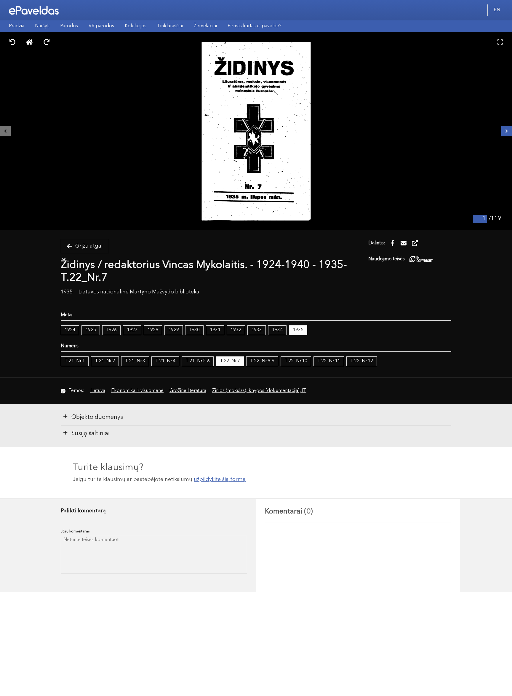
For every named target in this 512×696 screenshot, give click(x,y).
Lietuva (97, 390)
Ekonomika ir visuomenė (137, 390)
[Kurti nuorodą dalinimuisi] (415, 243)
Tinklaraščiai (170, 26)
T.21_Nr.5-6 (197, 361)
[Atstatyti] (29, 43)
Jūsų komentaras (75, 531)
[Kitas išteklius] (506, 131)
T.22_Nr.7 (230, 361)
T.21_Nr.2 (105, 361)
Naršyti (42, 26)
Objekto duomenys (97, 417)
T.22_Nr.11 (328, 361)
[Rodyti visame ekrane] (500, 43)
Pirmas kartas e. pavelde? (254, 26)
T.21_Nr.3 (135, 361)
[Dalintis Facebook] (392, 243)
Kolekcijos (135, 26)
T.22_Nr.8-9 (262, 361)
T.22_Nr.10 (295, 361)
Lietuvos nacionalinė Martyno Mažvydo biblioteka (139, 292)
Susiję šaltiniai (90, 434)
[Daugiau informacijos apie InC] (421, 258)
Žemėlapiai (205, 26)
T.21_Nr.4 (165, 361)
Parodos (69, 26)
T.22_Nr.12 (361, 361)
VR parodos (101, 26)
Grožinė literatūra (187, 390)
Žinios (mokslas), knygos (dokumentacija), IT (259, 390)
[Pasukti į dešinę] (46, 43)
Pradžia (16, 26)
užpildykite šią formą (220, 479)
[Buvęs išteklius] (5, 131)
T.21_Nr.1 (75, 361)
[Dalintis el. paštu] (403, 243)
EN (497, 10)
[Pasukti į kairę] (12, 43)
